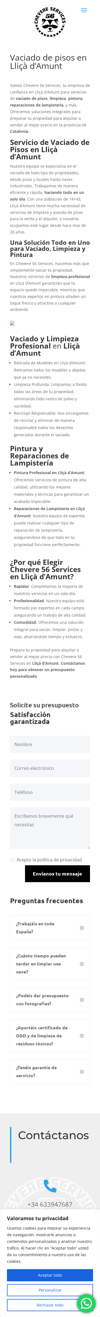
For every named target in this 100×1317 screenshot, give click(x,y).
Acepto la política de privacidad (49, 860)
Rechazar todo (50, 1305)
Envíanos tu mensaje (57, 873)
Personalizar (50, 1290)
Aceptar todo (50, 1275)
